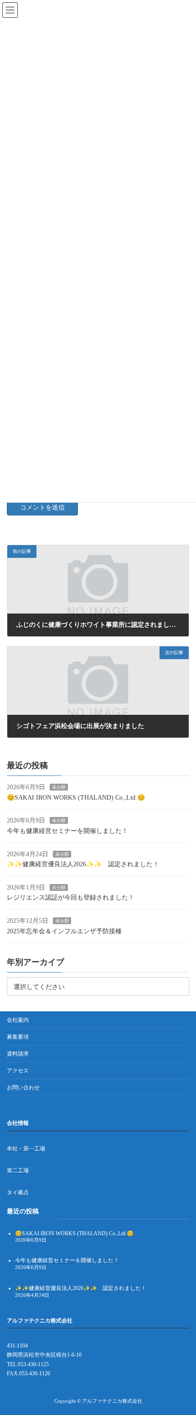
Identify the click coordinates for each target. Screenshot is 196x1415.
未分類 (59, 787)
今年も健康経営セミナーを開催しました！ (67, 830)
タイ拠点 (18, 1193)
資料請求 (18, 1054)
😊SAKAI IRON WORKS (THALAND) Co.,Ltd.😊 (76, 797)
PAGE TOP (182, 1362)
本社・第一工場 (26, 1148)
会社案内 (18, 1020)
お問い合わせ (23, 1087)
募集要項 (18, 1037)
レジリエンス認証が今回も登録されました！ (70, 897)
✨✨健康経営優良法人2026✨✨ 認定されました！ (83, 864)
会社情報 (18, 1123)
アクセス (18, 1070)
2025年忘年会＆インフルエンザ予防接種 (64, 930)
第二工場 (18, 1170)
